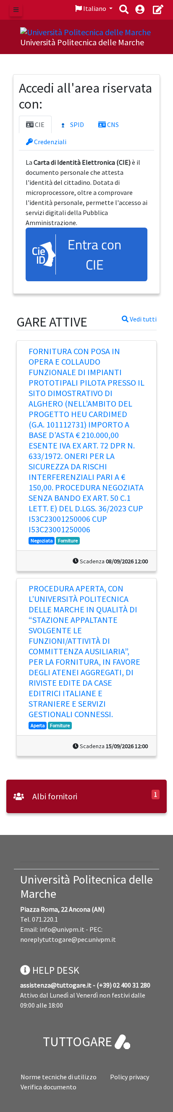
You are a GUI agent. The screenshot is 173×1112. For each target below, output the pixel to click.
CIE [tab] (39, 124)
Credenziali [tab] (49, 141)
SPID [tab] (76, 124)
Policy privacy (129, 1077)
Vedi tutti (142, 319)
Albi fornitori (54, 796)
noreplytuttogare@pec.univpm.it (68, 939)
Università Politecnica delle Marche (86, 886)
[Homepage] (85, 31)
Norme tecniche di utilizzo (59, 1077)
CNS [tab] (112, 124)
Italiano (94, 8)
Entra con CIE (94, 254)
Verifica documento (48, 1087)
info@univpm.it (61, 929)
